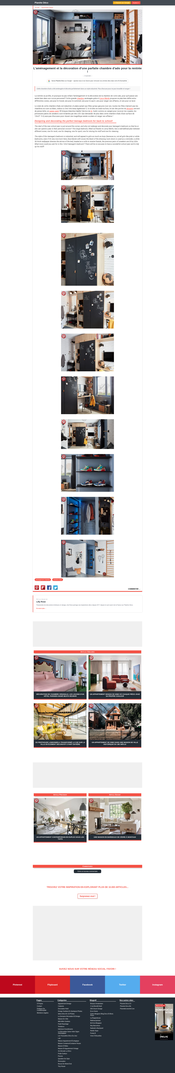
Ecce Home (94, 1011)
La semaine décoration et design (69, 1016)
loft (59, 1038)
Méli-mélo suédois (64, 1021)
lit (91, 111)
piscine (60, 1056)
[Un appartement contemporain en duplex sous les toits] (60, 816)
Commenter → (134, 589)
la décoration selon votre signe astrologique (68, 1032)
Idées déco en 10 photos (66, 1014)
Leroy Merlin (105, 98)
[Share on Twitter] (56, 589)
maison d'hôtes (63, 1046)
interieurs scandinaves (65, 1029)
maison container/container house (69, 1043)
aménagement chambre (43, 579)
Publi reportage (63, 1024)
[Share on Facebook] (50, 589)
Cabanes (61, 1006)
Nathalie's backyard (96, 1028)
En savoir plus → (41, 608)
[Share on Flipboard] (44, 589)
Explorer (136, 3)
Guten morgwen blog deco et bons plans (101, 1014)
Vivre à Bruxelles (95, 1036)
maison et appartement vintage (68, 1048)
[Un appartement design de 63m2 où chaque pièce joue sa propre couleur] (114, 673)
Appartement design (47, 7)
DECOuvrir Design (96, 1008)
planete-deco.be (125, 1006)
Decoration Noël (63, 1008)
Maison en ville (63, 1019)
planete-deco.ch (125, 1003)
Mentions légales (42, 1013)
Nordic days (94, 1030)
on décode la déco (64, 1051)
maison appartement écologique (68, 1041)
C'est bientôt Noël (96, 1006)
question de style (64, 1058)
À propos (40, 1003)
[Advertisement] (87, 634)
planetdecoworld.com (127, 1008)
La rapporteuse (95, 1018)
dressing (130, 108)
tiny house (61, 1066)
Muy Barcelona (95, 1025)
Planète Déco (41, 2)
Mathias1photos (95, 1020)
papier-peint (54, 111)
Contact (39, 1006)
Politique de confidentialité (41, 1009)
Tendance (61, 1026)
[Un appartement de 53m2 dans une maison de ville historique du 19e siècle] (114, 721)
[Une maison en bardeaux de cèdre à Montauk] (114, 816)
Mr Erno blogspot (95, 1023)
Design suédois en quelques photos (70, 1011)
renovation (61, 1061)
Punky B (93, 1033)
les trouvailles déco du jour (67, 1036)
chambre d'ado (57, 579)
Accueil (37, 7)
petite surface (62, 1053)
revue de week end (65, 1064)
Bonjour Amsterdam (96, 1003)
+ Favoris (122, 3)
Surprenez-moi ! (87, 896)
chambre (80, 98)
